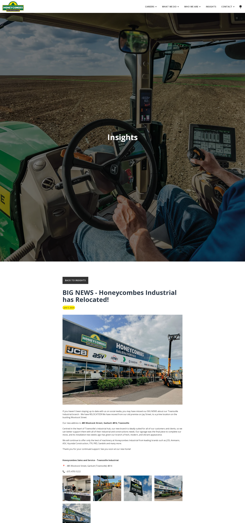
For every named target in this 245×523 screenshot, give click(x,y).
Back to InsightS (75, 280)
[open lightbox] (77, 488)
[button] (151, 7)
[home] (13, 6)
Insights (211, 6)
